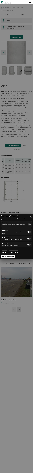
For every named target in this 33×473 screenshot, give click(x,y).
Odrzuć (4, 252)
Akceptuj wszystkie (8, 256)
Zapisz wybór (14, 252)
